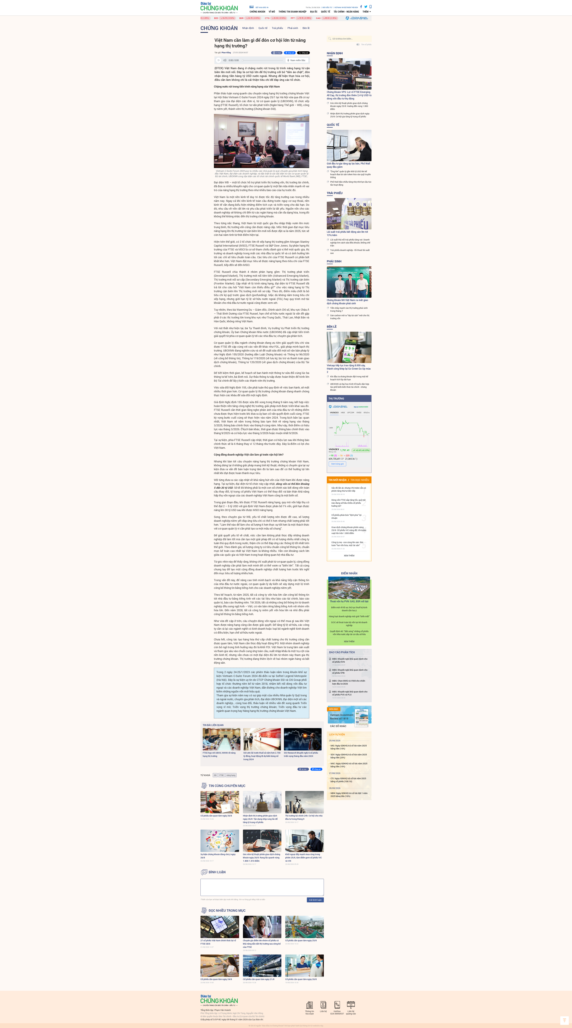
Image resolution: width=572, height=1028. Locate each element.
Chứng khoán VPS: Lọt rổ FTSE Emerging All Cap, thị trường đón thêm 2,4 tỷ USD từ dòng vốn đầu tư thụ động (349, 95)
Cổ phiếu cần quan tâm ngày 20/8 (301, 979)
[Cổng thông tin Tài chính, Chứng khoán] (219, 8)
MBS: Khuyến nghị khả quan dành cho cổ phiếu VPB (349, 671)
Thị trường (336, 398)
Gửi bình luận (315, 899)
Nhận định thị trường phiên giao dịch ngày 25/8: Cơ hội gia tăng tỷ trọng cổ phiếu (349, 115)
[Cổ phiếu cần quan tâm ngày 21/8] (262, 966)
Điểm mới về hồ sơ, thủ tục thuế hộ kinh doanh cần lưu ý (349, 609)
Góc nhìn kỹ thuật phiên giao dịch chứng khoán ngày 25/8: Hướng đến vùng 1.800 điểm (349, 106)
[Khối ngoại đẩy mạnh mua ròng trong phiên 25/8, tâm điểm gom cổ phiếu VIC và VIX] (304, 841)
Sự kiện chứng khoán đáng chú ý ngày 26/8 (218, 856)
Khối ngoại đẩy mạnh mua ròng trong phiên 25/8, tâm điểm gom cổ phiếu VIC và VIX (303, 857)
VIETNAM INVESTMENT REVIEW (346, 7)
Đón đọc (333, 709)
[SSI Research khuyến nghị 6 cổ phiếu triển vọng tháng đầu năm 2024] (303, 739)
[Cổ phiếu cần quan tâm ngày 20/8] (304, 966)
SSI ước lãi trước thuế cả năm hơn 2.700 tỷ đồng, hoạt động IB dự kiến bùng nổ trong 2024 (261, 756)
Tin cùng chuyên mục (227, 786)
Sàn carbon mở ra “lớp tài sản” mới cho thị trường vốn (349, 317)
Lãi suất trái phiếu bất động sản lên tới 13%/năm (347, 233)
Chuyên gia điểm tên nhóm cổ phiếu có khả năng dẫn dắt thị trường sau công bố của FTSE (262, 943)
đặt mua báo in (262, 7)
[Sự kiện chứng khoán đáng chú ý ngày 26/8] (219, 841)
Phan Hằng (226, 52)
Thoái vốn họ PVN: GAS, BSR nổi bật (349, 601)
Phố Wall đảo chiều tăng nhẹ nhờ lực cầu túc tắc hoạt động (350, 183)
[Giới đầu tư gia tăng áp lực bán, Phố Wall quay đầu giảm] (349, 145)
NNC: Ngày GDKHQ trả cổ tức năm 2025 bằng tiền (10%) (349, 765)
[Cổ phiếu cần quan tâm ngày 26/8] (219, 802)
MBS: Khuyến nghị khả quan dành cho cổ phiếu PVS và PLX (349, 693)
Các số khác (338, 726)
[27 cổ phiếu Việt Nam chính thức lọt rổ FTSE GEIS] (219, 927)
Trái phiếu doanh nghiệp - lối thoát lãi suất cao (350, 251)
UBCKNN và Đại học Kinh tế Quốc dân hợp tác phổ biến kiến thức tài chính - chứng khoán (349, 387)
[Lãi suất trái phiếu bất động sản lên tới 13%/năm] (349, 213)
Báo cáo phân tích (342, 652)
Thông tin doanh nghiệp (293, 11)
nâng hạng (231, 775)
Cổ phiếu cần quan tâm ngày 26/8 (216, 815)
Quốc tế (325, 11)
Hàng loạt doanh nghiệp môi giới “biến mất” (349, 616)
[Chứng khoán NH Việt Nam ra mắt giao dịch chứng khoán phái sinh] (349, 282)
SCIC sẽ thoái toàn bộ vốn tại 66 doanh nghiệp (349, 624)
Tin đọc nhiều (359, 480)
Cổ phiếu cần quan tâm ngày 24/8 (216, 979)
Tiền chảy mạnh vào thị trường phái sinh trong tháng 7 (349, 309)
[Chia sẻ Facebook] (360, 6)
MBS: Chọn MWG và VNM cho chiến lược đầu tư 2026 (348, 682)
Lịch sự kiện (337, 734)
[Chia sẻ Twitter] (364, 6)
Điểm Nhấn (349, 573)
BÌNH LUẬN (217, 872)
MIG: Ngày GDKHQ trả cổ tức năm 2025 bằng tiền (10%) (349, 747)
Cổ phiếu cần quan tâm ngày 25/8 (301, 940)
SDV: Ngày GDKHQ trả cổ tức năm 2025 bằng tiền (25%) (349, 756)
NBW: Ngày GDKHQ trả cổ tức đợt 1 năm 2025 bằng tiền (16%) (349, 795)
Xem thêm (349, 555)
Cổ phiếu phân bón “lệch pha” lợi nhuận (346, 516)
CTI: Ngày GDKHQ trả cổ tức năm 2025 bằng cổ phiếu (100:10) (348, 780)
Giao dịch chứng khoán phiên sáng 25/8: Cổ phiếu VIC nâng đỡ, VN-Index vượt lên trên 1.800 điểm (348, 530)
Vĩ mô (272, 11)
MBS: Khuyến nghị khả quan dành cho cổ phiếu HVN (349, 660)
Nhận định (248, 28)
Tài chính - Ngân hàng (346, 11)
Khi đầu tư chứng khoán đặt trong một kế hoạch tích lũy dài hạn (349, 378)
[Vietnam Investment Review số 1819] (361, 718)
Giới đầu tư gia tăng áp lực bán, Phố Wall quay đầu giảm (348, 165)
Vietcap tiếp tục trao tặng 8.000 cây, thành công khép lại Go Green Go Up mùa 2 (349, 368)
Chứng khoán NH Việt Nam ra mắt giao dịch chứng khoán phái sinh (347, 301)
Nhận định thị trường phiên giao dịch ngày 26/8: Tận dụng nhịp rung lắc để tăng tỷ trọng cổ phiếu (260, 819)
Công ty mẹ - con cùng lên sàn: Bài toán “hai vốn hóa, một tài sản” (347, 544)
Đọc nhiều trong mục (227, 910)
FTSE (221, 775)
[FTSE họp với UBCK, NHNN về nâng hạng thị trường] (221, 739)
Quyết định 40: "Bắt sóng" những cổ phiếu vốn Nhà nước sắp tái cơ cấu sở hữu (349, 633)
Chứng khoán (257, 11)
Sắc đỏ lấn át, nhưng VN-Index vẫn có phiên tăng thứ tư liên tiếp (348, 489)
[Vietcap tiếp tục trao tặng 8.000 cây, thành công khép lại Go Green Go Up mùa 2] (349, 347)
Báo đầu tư (327, 7)
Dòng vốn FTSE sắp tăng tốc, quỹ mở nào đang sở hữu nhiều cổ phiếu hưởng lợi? (348, 502)
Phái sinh (292, 28)
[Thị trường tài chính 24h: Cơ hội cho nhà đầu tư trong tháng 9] (304, 802)
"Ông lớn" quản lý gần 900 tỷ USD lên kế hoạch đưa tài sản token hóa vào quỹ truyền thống (350, 174)
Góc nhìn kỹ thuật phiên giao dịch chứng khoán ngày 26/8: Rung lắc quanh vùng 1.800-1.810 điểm (261, 857)
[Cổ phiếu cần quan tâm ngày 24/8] (219, 966)
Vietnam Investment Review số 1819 (341, 716)
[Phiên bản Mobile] (369, 6)
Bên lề (306, 28)
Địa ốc (313, 11)
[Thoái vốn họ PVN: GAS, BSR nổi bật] (349, 588)
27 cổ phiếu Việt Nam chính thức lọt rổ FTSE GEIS (218, 942)
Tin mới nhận (337, 480)
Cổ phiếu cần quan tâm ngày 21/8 (258, 979)
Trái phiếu (277, 28)
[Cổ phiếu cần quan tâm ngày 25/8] (304, 927)
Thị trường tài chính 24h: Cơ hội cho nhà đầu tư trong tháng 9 (303, 817)
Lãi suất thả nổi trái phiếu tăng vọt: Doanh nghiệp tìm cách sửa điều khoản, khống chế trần (350, 242)
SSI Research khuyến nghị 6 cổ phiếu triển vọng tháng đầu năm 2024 (301, 754)
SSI (215, 775)
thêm (366, 11)
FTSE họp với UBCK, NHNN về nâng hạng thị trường (219, 754)
